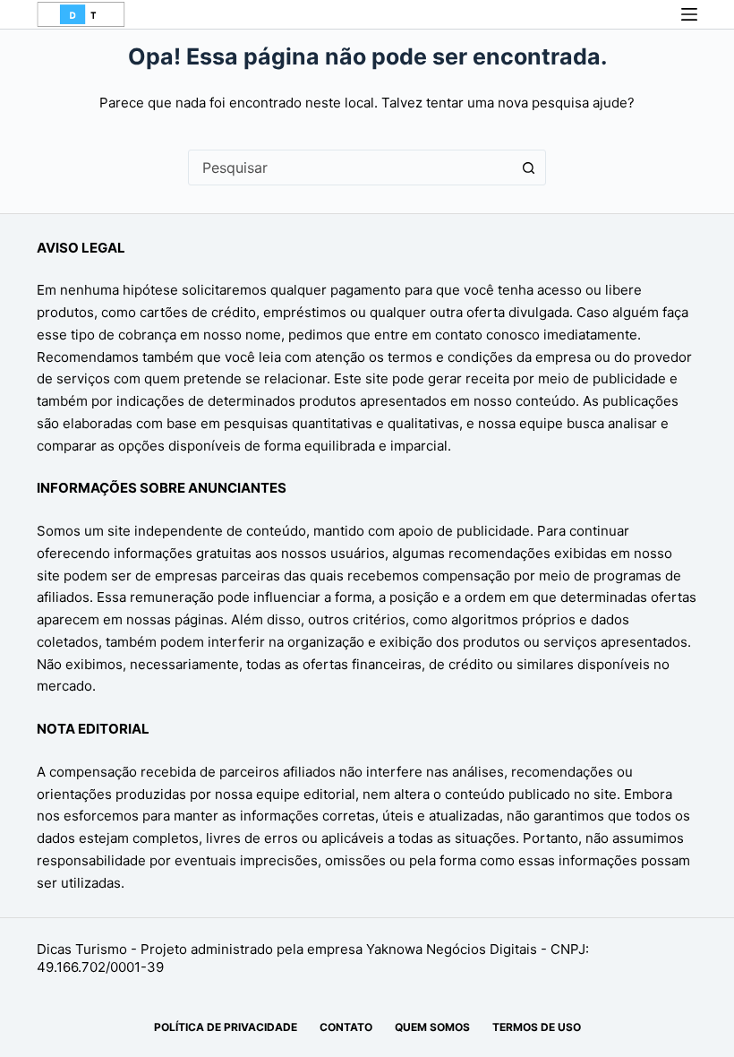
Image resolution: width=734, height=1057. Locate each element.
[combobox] (350, 167)
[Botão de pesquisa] (528, 167)
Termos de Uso (536, 1027)
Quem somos (432, 1027)
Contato (346, 1027)
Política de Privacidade (225, 1027)
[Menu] (689, 14)
